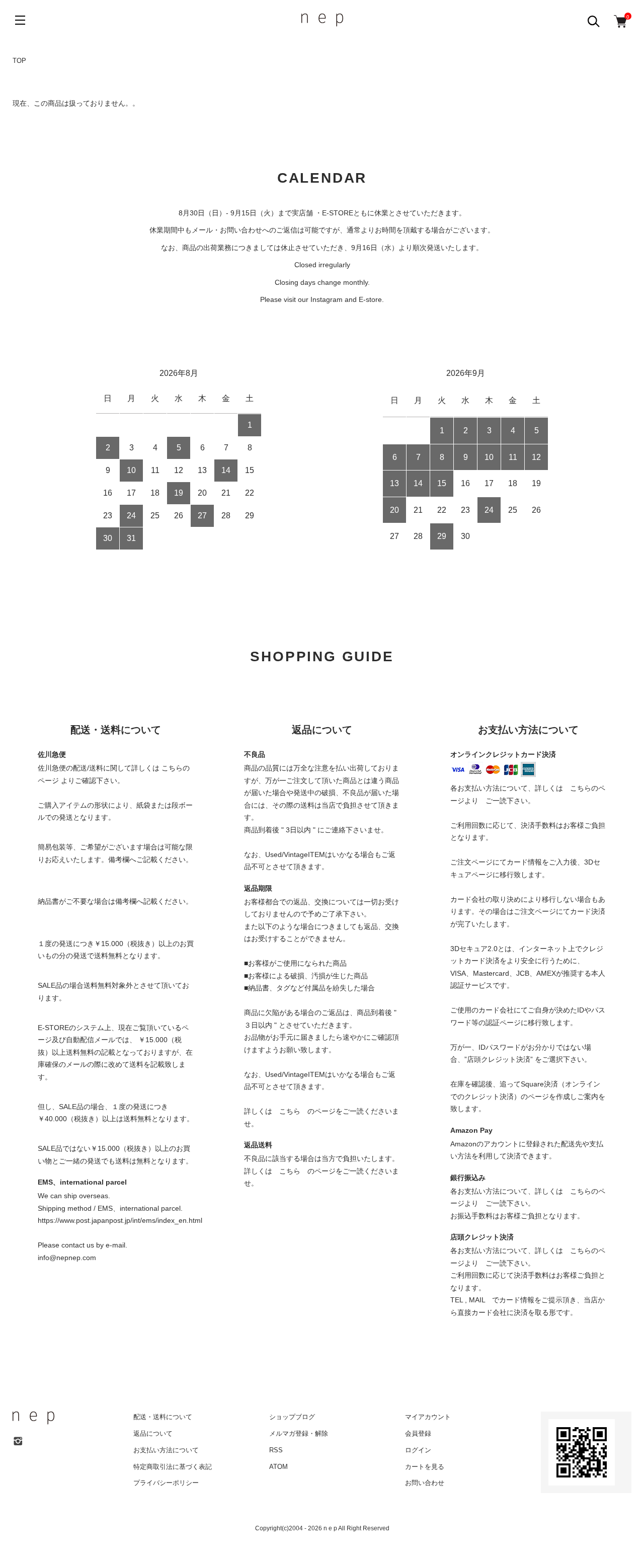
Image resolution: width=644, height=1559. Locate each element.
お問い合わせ (424, 1483)
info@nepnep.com (67, 1258)
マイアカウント (428, 1417)
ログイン (418, 1450)
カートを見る (424, 1466)
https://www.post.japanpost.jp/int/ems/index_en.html (120, 1220)
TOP (19, 60)
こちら (289, 1111)
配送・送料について (162, 1417)
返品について (153, 1433)
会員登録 (418, 1433)
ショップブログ (292, 1417)
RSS (276, 1450)
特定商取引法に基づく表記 (172, 1466)
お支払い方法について (166, 1450)
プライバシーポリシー (166, 1483)
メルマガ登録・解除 (298, 1433)
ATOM (278, 1466)
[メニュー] (20, 20)
